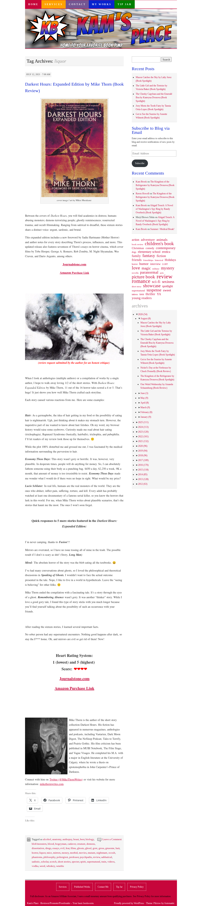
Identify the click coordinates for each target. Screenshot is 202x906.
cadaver (72, 843)
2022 (143, 436)
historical (159, 260)
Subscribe (139, 163)
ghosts (80, 848)
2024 (143, 427)
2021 (143, 441)
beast (76, 839)
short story (136, 286)
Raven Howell (142, 193)
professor (74, 857)
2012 (142, 484)
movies (83, 852)
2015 (143, 469)
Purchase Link (74, 273)
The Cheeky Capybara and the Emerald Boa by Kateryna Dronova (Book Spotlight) (154, 97)
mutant (91, 852)
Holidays (170, 260)
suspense (154, 290)
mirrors (57, 852)
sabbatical (106, 857)
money (65, 852)
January (145, 417)
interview (155, 263)
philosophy (49, 857)
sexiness (168, 281)
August (145, 318)
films (73, 848)
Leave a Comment (112, 839)
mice (49, 852)
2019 (142, 450)
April (144, 402)
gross (101, 848)
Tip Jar (125, 4)
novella (135, 273)
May (144, 398)
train (103, 861)
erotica (166, 251)
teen (141, 294)
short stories (64, 861)
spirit (83, 861)
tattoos (135, 294)
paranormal (149, 272)
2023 (143, 431)
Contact (77, 4)
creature (81, 843)
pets (162, 273)
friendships (148, 260)
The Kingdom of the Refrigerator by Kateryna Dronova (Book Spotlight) (155, 185)
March (145, 407)
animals (161, 239)
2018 (142, 455)
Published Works (82, 886)
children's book (159, 243)
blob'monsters (39, 843)
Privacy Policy (137, 886)
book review (137, 244)
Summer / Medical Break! (162, 229)
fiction (161, 256)
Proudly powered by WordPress (129, 903)
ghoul (88, 848)
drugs (48, 848)
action (135, 240)
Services (54, 4)
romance (141, 281)
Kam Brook (141, 181)
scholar (45, 861)
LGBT (165, 264)
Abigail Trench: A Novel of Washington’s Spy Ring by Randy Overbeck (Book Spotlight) (154, 209)
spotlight (167, 286)
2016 (143, 465)
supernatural (93, 861)
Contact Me (103, 886)
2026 (142, 314)
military (155, 268)
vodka (35, 865)
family (136, 256)
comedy (150, 248)
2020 (142, 446)
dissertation (38, 848)
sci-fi (156, 281)
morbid (74, 852)
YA (159, 294)
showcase (152, 285)
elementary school (149, 251)
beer (82, 839)
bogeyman (60, 843)
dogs (134, 252)
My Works (101, 4)
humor (144, 263)
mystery (167, 268)
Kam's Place (32, 903)
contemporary (166, 248)
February (146, 412)
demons (91, 843)
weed (42, 865)
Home (33, 4)
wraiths (60, 865)
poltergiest (62, 857)
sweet (167, 290)
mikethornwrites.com (52, 784)
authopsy (67, 839)
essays (55, 848)
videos (111, 861)
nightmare (101, 852)
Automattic (169, 903)
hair (118, 848)
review (96, 857)
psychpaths (86, 857)
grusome (109, 848)
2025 (143, 422)
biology (90, 839)
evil (62, 848)
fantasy (148, 255)
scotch (53, 861)
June (144, 393)
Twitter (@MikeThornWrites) (66, 779)
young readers (142, 298)
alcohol (47, 839)
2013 (143, 479)
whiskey (50, 865)
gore (95, 848)
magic (146, 268)
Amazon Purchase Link (74, 688)
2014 (142, 474)
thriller (150, 294)
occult (111, 852)
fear (67, 848)
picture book (143, 277)
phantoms (37, 857)
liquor (42, 852)
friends (137, 260)
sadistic (36, 861)
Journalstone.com (74, 264)
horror (35, 852)
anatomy (56, 839)
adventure (148, 240)
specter (75, 861)
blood (51, 843)
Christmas (138, 248)
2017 (143, 460)
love (136, 268)
